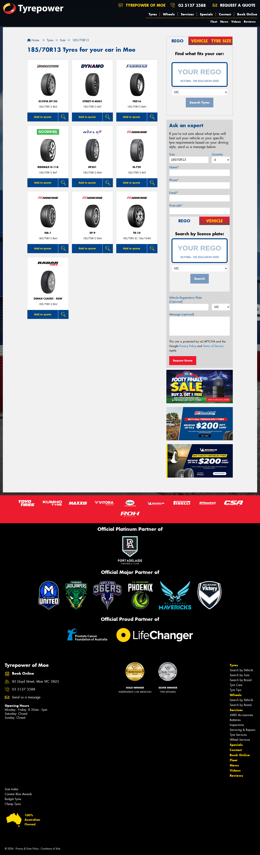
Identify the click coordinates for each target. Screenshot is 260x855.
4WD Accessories (241, 715)
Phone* (174, 180)
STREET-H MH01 (92, 101)
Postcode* (176, 206)
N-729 (137, 167)
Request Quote (182, 360)
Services (187, 14)
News (224, 21)
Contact (225, 14)
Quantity (217, 154)
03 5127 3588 (192, 5)
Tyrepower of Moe (144, 5)
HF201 (92, 167)
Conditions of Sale (50, 848)
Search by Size (239, 675)
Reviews (250, 21)
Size (172, 154)
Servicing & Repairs (242, 730)
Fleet (214, 21)
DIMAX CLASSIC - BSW (48, 298)
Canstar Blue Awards (18, 794)
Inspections (237, 725)
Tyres (153, 14)
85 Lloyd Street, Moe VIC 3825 (35, 681)
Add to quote (42, 117)
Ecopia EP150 (48, 101)
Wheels (169, 14)
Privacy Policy (187, 346)
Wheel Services (240, 740)
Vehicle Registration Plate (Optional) (185, 300)
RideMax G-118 (47, 167)
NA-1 (48, 233)
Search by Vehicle (241, 670)
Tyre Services (238, 735)
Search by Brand (240, 680)
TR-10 (136, 233)
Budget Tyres (13, 799)
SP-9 (92, 233)
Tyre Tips (235, 690)
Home (35, 40)
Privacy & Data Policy (27, 848)
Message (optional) (181, 314)
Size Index (11, 789)
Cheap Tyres (13, 804)
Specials (206, 14)
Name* (174, 167)
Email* (173, 193)
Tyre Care (236, 685)
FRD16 (137, 101)
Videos (236, 21)
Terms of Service (213, 346)
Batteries (235, 720)
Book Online (247, 14)
